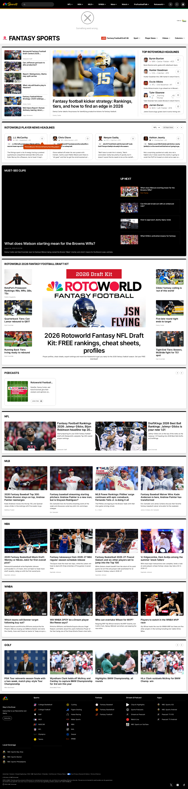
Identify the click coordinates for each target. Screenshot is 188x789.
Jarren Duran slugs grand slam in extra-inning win (162, 112)
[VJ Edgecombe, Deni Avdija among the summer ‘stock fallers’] (162, 541)
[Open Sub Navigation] (72, 4)
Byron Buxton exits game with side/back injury (161, 65)
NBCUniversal (14, 777)
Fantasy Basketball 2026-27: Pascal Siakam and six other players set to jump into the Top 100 (114, 560)
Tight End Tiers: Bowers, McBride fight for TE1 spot (169, 352)
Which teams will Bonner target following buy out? (21, 621)
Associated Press (55, 687)
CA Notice (87, 774)
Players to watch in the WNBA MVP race (160, 621)
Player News (150, 38)
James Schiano (145, 510)
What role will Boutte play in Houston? (34, 86)
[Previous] (177, 127)
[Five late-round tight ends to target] (170, 308)
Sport (136, 38)
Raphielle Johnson (9, 575)
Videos (165, 38)
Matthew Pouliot (9, 510)
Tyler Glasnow (156, 92)
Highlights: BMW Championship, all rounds (114, 680)
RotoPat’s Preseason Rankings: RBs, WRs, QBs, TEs (18, 290)
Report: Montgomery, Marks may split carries (35, 75)
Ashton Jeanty (157, 137)
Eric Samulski (54, 512)
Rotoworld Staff (27, 59)
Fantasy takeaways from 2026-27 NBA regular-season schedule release (71, 558)
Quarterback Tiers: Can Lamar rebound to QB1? (17, 320)
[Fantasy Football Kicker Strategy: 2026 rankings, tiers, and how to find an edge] (12, 100)
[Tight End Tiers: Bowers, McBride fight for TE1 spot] (170, 339)
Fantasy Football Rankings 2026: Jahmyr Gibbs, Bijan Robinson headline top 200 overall (74, 426)
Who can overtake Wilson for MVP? (114, 619)
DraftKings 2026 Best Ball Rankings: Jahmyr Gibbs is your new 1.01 (165, 426)
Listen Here (35, 401)
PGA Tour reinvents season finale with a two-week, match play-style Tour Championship (24, 681)
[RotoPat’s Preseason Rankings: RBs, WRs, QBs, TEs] (18, 277)
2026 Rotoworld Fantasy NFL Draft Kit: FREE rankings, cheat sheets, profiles (93, 343)
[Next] (181, 127)
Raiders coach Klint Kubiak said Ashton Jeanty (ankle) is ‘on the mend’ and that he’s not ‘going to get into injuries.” (162, 146)
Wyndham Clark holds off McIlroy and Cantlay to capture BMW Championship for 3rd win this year (71, 681)
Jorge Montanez (28, 115)
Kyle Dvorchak (8, 325)
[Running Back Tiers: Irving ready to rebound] (18, 339)
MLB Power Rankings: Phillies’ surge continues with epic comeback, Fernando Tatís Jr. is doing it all (114, 497)
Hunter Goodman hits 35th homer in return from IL (162, 77)
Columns (179, 38)
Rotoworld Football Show (41, 382)
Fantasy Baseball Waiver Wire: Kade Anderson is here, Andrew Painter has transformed (161, 497)
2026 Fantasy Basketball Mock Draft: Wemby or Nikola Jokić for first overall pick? (25, 560)
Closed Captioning (21, 774)
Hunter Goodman (158, 70)
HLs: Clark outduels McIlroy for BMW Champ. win (160, 680)
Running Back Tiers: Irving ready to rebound (17, 351)
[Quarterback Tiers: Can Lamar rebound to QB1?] (18, 308)
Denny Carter (57, 115)
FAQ (28, 774)
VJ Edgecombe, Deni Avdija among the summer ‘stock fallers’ (162, 558)
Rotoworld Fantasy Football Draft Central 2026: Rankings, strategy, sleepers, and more (34, 52)
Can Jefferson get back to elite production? (34, 64)
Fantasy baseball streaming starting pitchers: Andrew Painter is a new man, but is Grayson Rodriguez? (71, 497)
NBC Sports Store (36, 774)
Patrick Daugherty (9, 297)
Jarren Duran (156, 105)
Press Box (45, 774)
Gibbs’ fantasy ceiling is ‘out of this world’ (169, 289)
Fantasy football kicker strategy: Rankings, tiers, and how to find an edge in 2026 (92, 104)
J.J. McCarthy (20, 137)
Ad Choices (52, 774)
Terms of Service (96, 774)
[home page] (10, 4)
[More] (170, 4)
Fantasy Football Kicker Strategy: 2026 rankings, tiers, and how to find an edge (33, 97)
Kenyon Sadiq (111, 137)
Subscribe (7, 718)
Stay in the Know (9, 707)
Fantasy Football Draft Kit (115, 38)
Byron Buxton (156, 58)
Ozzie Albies (156, 81)
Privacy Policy (61, 774)
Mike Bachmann (9, 687)
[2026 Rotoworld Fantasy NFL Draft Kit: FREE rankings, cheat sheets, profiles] (94, 298)
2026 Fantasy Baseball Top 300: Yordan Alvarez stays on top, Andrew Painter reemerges (24, 497)
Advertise (5, 774)
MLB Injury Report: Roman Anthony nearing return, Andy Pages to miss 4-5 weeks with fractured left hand (34, 109)
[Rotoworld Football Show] (17, 391)
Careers (12, 774)
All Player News (168, 127)
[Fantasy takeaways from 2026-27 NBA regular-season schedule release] (71, 541)
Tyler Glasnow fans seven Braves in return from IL (162, 101)
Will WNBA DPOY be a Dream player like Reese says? (69, 621)
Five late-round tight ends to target (167, 320)
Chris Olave (64, 137)
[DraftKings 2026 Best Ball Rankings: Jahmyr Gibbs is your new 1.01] (121, 436)
